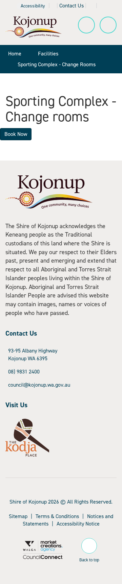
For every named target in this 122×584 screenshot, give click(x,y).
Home (14, 53)
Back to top (89, 559)
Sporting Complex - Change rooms (57, 64)
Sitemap (18, 516)
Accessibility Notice (78, 523)
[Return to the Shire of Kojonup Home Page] (33, 26)
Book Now (15, 134)
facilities (48, 53)
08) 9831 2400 (24, 371)
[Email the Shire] (91, 5)
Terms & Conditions (57, 516)
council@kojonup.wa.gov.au (39, 384)
